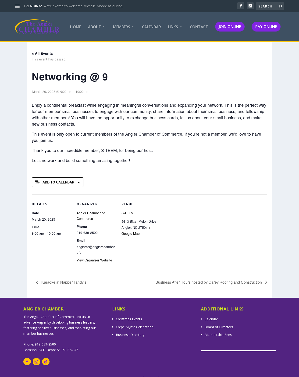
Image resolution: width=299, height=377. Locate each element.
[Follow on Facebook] (27, 361)
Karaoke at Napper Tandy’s (63, 282)
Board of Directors (219, 327)
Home (75, 27)
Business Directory (130, 334)
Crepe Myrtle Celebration (134, 327)
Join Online (230, 26)
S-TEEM (127, 213)
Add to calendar (58, 182)
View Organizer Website (94, 260)
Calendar (151, 27)
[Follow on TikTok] (46, 361)
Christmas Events (129, 319)
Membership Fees (218, 334)
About (94, 27)
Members (121, 27)
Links (173, 27)
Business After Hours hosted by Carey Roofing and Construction (209, 282)
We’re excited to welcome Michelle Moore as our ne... (83, 6)
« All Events (42, 53)
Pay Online (266, 26)
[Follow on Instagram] (36, 361)
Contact (199, 27)
